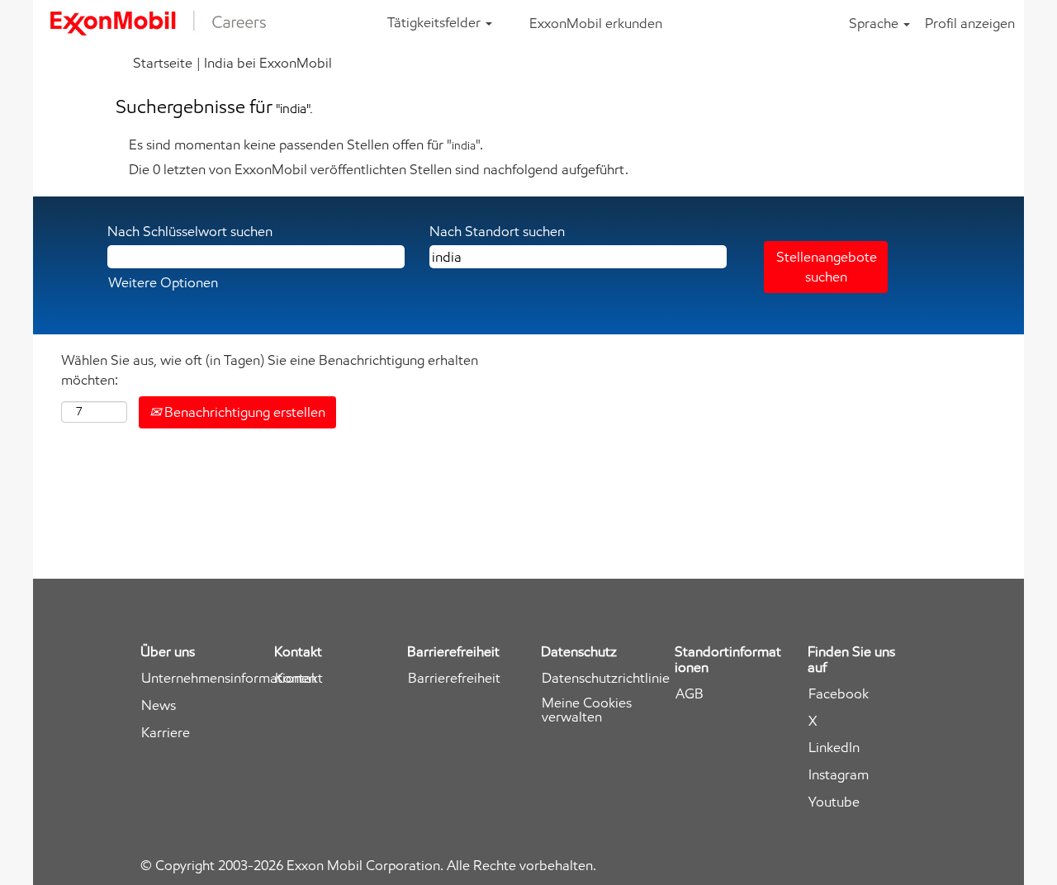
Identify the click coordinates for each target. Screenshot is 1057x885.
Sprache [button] (875, 23)
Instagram (838, 775)
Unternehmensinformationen (228, 678)
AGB (689, 694)
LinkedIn (834, 747)
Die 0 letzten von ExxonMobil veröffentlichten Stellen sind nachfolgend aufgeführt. (378, 169)
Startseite (162, 62)
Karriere (165, 733)
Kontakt (299, 678)
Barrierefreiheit (454, 678)
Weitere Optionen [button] (163, 282)
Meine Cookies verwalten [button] (587, 710)
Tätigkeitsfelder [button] (435, 22)
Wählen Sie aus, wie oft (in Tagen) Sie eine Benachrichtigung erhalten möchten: (269, 370)
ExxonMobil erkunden (595, 23)
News (158, 705)
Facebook (838, 694)
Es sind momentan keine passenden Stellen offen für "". (306, 144)
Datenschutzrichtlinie (606, 678)
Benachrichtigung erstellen (243, 412)
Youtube (834, 802)
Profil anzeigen (970, 23)
